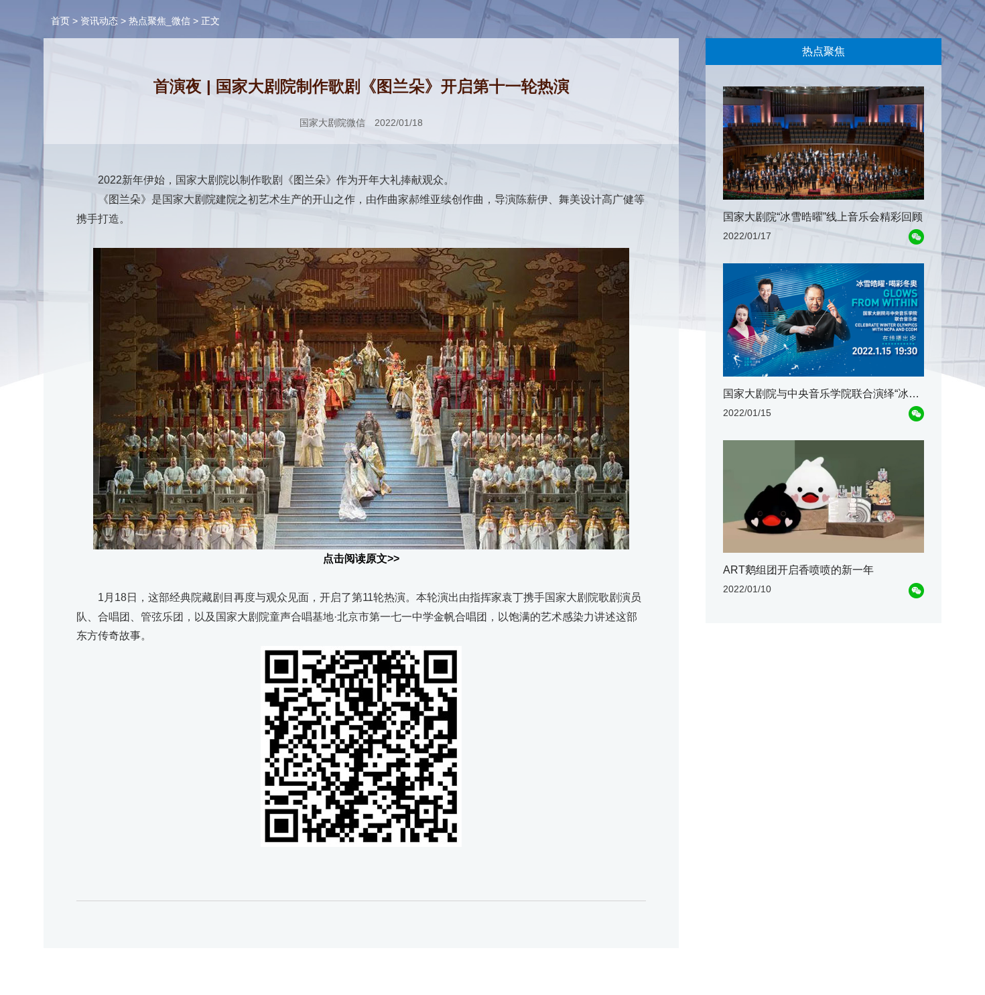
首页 (60, 20)
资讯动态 (99, 20)
